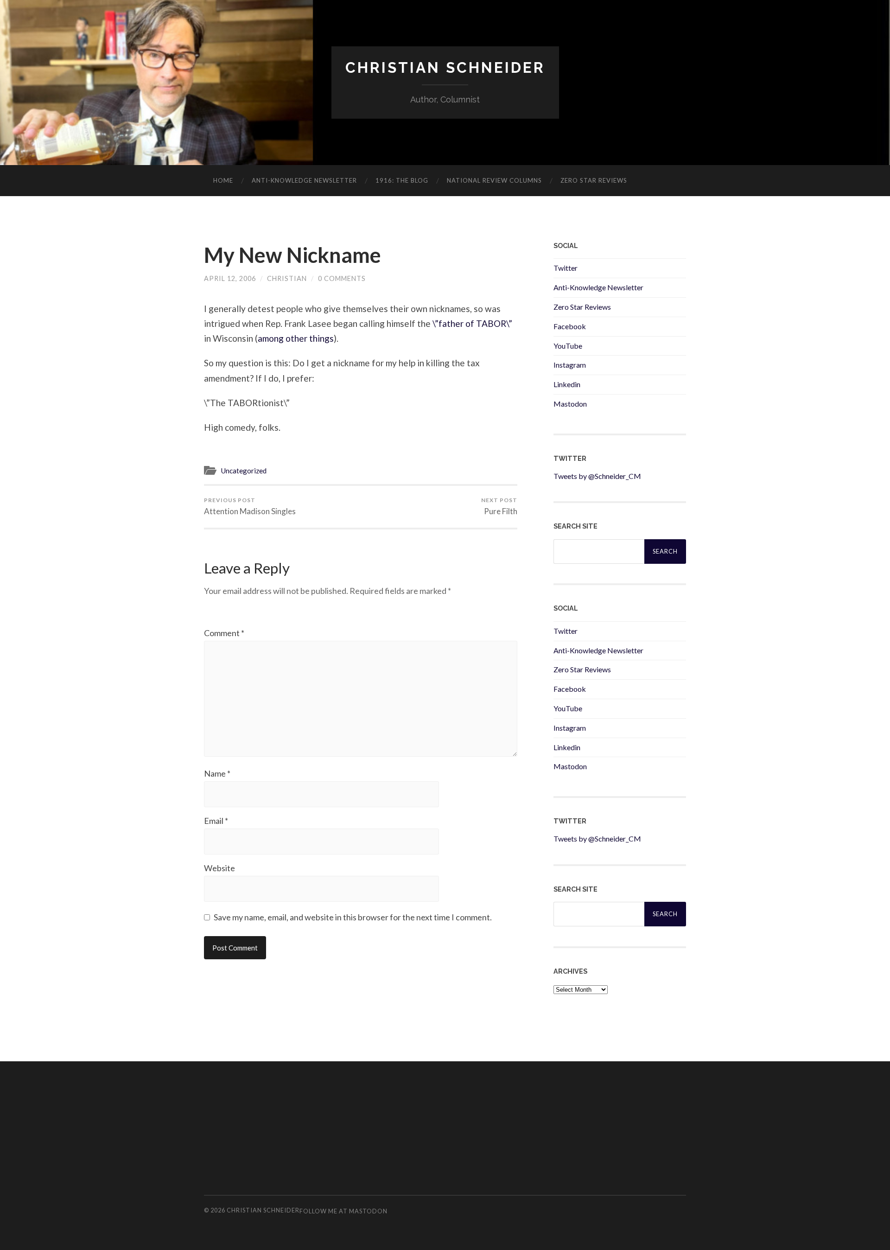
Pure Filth (499, 506)
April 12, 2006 (230, 278)
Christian (287, 278)
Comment (224, 633)
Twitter (565, 267)
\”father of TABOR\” (472, 323)
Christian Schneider (445, 67)
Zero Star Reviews (593, 180)
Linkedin (566, 384)
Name (217, 773)
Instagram (569, 364)
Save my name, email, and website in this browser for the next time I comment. (353, 917)
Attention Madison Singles (250, 506)
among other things (296, 338)
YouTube (567, 345)
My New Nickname (292, 255)
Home (223, 180)
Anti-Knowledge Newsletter (598, 287)
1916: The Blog (401, 180)
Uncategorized (244, 470)
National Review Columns (494, 180)
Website (219, 868)
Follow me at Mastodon (343, 1211)
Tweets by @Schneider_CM (597, 476)
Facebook (569, 326)
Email (216, 820)
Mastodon (570, 403)
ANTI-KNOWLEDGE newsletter (304, 180)
